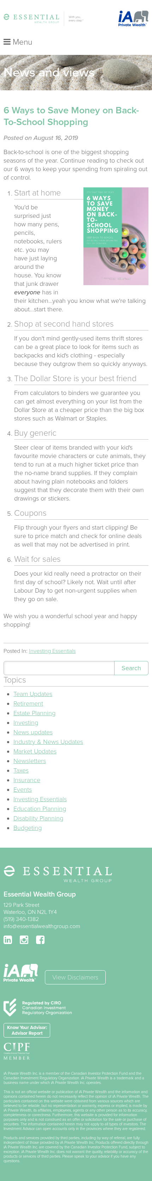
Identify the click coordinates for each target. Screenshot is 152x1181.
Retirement (28, 703)
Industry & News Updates (48, 742)
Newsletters (29, 761)
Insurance (26, 780)
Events (22, 789)
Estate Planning (34, 713)
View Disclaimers (75, 977)
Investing (25, 723)
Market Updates (35, 751)
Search (131, 668)
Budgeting (27, 828)
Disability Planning (38, 818)
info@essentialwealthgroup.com (42, 926)
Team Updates (32, 694)
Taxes (21, 770)
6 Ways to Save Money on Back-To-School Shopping (71, 116)
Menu (21, 42)
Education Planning (39, 809)
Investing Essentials (52, 651)
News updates (33, 732)
